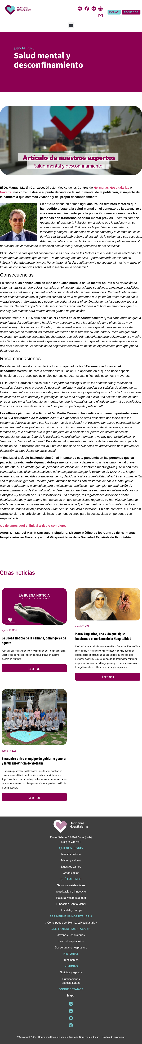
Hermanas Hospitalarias (111, 187)
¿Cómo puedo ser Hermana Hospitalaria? (71, 922)
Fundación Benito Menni (71, 904)
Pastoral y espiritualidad (71, 897)
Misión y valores (71, 860)
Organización (71, 872)
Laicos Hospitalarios (71, 941)
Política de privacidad (113, 1037)
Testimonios (71, 959)
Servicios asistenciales (71, 885)
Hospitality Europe (71, 910)
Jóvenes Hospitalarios (71, 935)
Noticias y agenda (71, 972)
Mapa (70, 995)
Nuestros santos (71, 866)
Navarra (6, 192)
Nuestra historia (71, 854)
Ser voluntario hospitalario (71, 947)
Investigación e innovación (71, 891)
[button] (71, 25)
